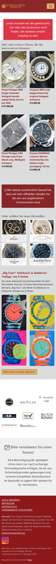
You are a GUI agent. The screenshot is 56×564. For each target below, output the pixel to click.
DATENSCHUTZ (9, 506)
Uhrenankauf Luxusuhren (17, 509)
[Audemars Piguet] (42, 254)
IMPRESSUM (8, 503)
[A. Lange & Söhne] (42, 230)
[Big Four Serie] (14, 312)
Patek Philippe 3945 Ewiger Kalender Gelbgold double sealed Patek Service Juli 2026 (13, 96)
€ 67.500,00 (7, 106)
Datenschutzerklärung (13, 532)
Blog (30, 560)
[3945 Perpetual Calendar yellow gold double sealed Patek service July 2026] (14, 69)
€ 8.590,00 (7, 166)
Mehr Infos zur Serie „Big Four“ (19, 371)
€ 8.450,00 (35, 102)
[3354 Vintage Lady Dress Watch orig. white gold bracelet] (14, 133)
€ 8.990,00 (35, 169)
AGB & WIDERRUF (11, 500)
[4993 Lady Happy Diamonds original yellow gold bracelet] (42, 69)
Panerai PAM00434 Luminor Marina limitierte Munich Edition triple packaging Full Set (40, 160)
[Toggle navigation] (50, 6)
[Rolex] (14, 230)
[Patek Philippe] (14, 254)
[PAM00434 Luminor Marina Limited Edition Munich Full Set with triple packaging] (42, 133)
